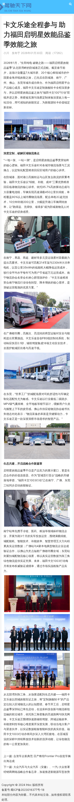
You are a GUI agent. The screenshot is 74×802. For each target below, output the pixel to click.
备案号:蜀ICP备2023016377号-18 (23, 789)
